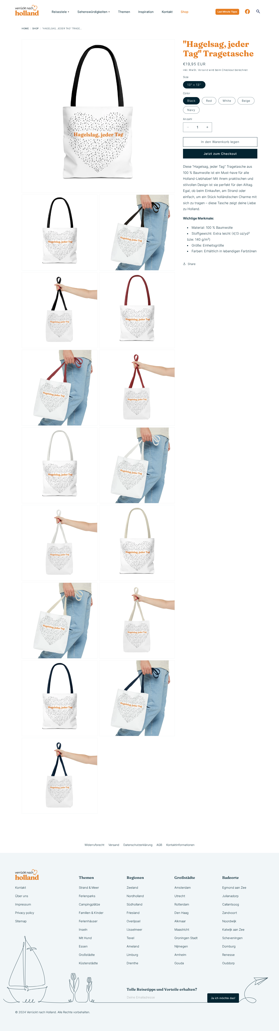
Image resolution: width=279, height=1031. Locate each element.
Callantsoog (230, 904)
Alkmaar (180, 921)
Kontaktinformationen (180, 845)
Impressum (23, 904)
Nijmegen (181, 946)
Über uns (21, 896)
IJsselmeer (134, 929)
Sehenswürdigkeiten (92, 12)
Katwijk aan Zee (233, 929)
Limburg (132, 955)
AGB (159, 845)
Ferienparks (87, 896)
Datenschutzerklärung (137, 845)
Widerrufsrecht (94, 845)
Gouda (179, 963)
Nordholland (135, 896)
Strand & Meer (89, 888)
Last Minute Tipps (227, 11)
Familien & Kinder (91, 913)
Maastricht (181, 929)
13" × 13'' (194, 84)
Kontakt (167, 12)
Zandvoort (229, 913)
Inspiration (146, 12)
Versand (203, 69)
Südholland (134, 904)
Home (25, 28)
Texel (130, 938)
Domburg (228, 946)
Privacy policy (24, 913)
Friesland (133, 913)
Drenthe (132, 963)
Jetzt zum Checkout (220, 154)
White (227, 100)
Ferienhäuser (88, 921)
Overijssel (133, 921)
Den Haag (181, 913)
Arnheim (180, 955)
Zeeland (132, 888)
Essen (83, 946)
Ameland (133, 946)
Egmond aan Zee (234, 888)
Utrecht (179, 896)
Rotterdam (181, 904)
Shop (184, 12)
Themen (124, 12)
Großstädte (87, 955)
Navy (191, 110)
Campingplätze (89, 904)
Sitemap (21, 921)
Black (191, 100)
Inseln (83, 929)
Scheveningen (232, 938)
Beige (246, 100)
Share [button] (191, 263)
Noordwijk (229, 921)
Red (209, 100)
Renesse (228, 955)
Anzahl (187, 119)
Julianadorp (230, 896)
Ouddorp (228, 963)
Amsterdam (182, 888)
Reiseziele (59, 12)
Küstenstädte (88, 963)
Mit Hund (85, 938)
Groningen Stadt (186, 938)
